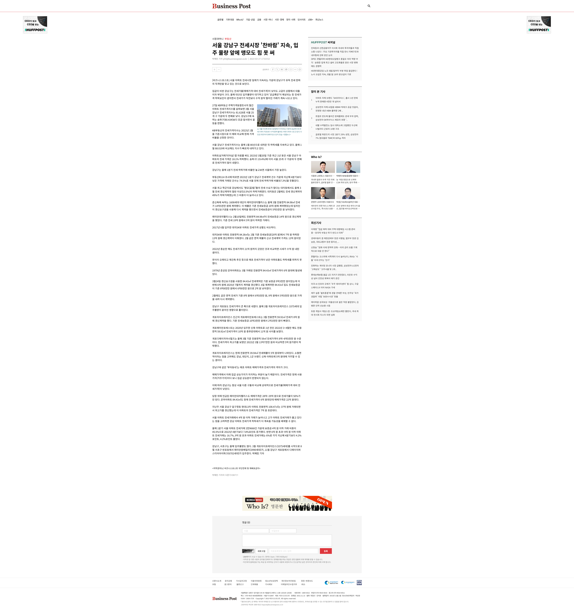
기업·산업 (250, 19)
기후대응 (230, 19)
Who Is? (239, 19)
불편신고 (242, 584)
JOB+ (310, 19)
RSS (303, 584)
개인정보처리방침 (291, 580)
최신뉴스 (319, 19)
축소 (219, 69)
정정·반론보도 (307, 580)
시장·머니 (268, 19)
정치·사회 (290, 19)
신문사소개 (218, 580)
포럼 (216, 584)
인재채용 (256, 584)
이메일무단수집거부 (289, 584)
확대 (214, 69)
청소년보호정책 (273, 580)
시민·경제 (279, 19)
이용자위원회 (258, 580)
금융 (259, 19)
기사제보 (271, 584)
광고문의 (228, 584)
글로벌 (220, 19)
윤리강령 (230, 580)
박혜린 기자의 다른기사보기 (224, 474)
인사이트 (302, 19)
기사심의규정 (243, 580)
